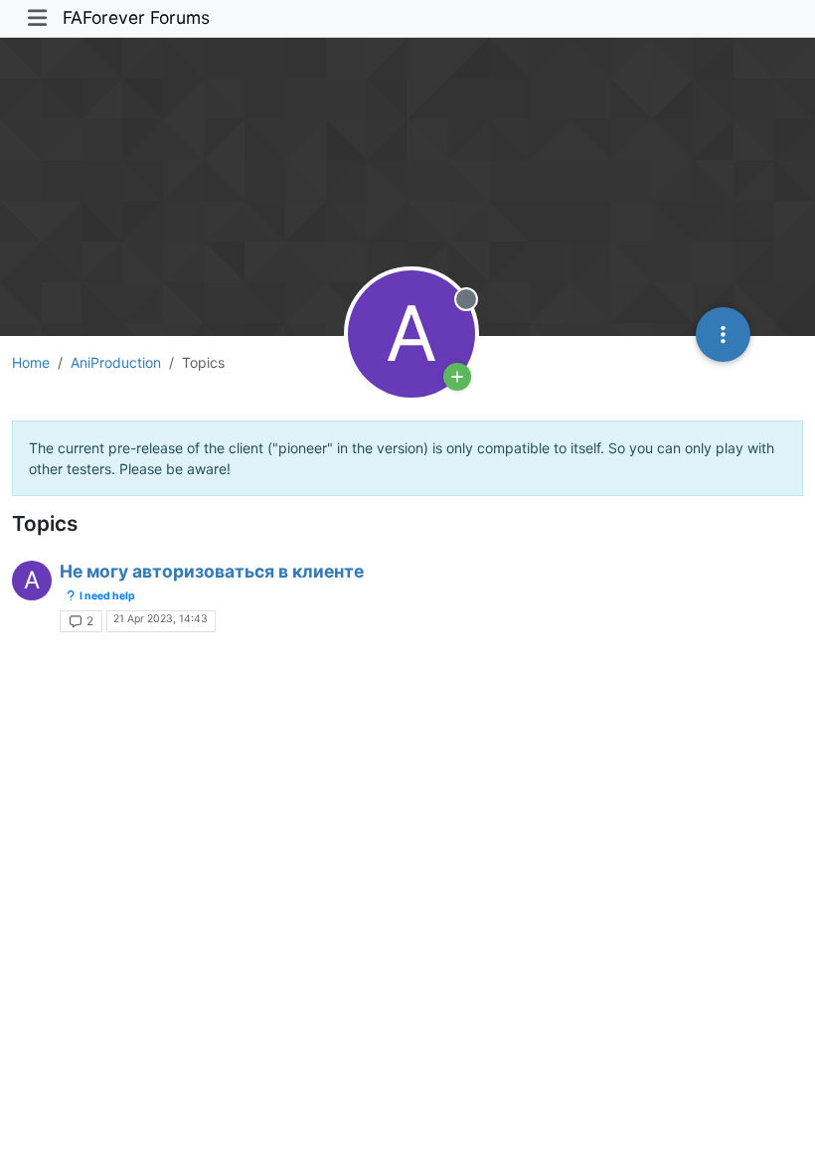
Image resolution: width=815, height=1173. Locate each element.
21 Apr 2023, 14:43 (160, 618)
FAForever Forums (136, 17)
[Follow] (457, 377)
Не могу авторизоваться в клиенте (212, 571)
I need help (106, 595)
